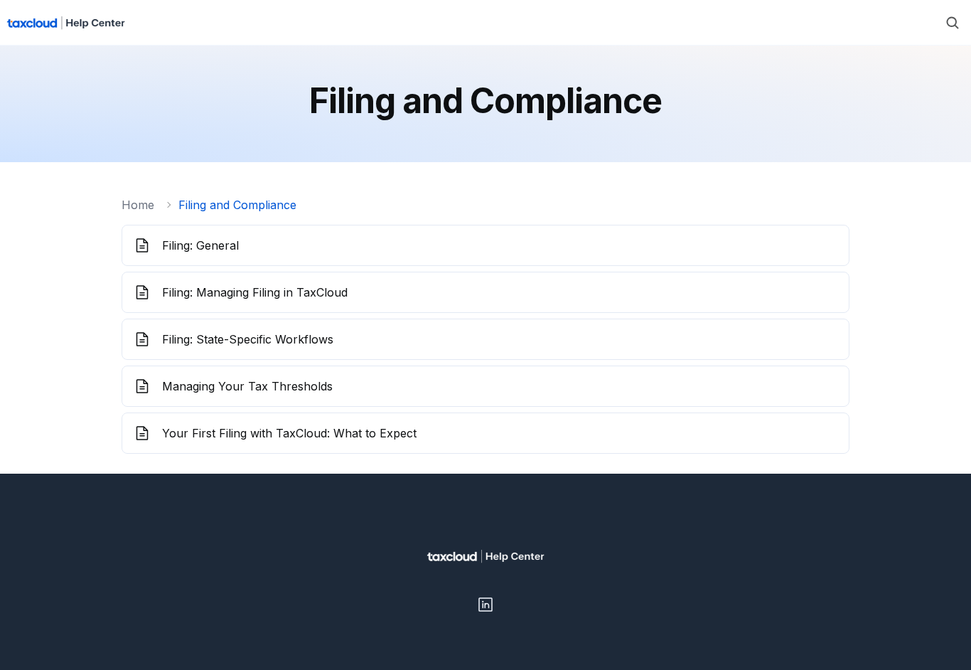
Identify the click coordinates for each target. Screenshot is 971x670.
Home (138, 205)
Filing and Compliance (237, 205)
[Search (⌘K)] (952, 23)
